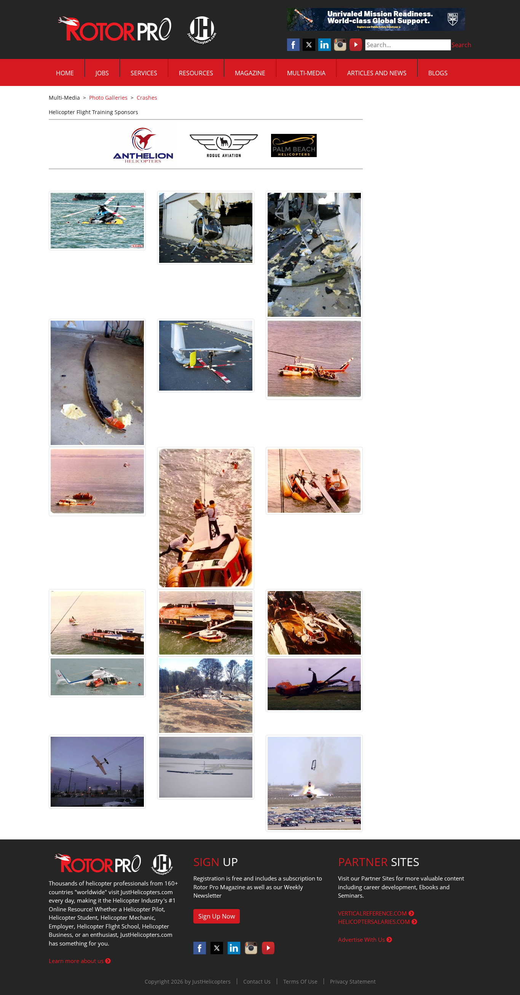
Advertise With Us (362, 939)
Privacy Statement (353, 981)
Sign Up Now (216, 916)
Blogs (438, 73)
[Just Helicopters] (135, 29)
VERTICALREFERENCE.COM (373, 913)
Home (65, 73)
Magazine (250, 73)
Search (461, 45)
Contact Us (257, 981)
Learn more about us (77, 961)
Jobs (102, 73)
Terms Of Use (300, 981)
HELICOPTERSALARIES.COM (375, 921)
